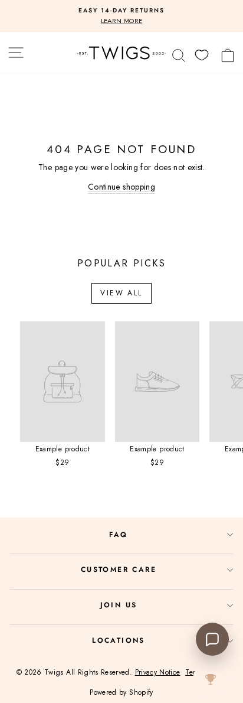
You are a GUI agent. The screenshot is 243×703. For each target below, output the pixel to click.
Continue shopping (121, 187)
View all (121, 293)
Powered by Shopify (121, 692)
